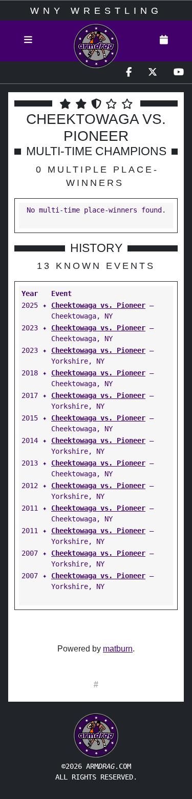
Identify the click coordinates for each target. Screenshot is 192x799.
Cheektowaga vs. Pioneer (98, 305)
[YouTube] (178, 72)
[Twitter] (152, 72)
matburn (118, 648)
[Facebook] (129, 72)
